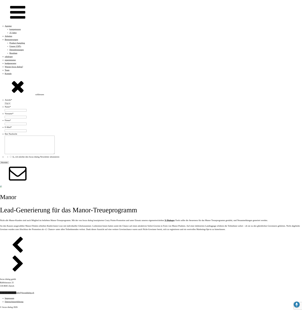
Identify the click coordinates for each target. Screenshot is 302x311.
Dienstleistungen (16, 50)
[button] (151, 245)
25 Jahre (13, 33)
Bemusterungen (11, 39)
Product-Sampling (17, 43)
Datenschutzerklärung (14, 301)
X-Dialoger (170, 220)
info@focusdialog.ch (25, 293)
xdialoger (9, 56)
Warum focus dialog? (14, 67)
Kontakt (8, 73)
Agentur (8, 26)
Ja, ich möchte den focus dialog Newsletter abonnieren (35, 157)
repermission (10, 60)
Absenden (4, 162)
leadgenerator (10, 63)
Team (7, 70)
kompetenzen (15, 29)
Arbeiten (8, 36)
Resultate (13, 53)
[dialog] (151, 131)
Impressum (9, 298)
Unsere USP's (15, 46)
